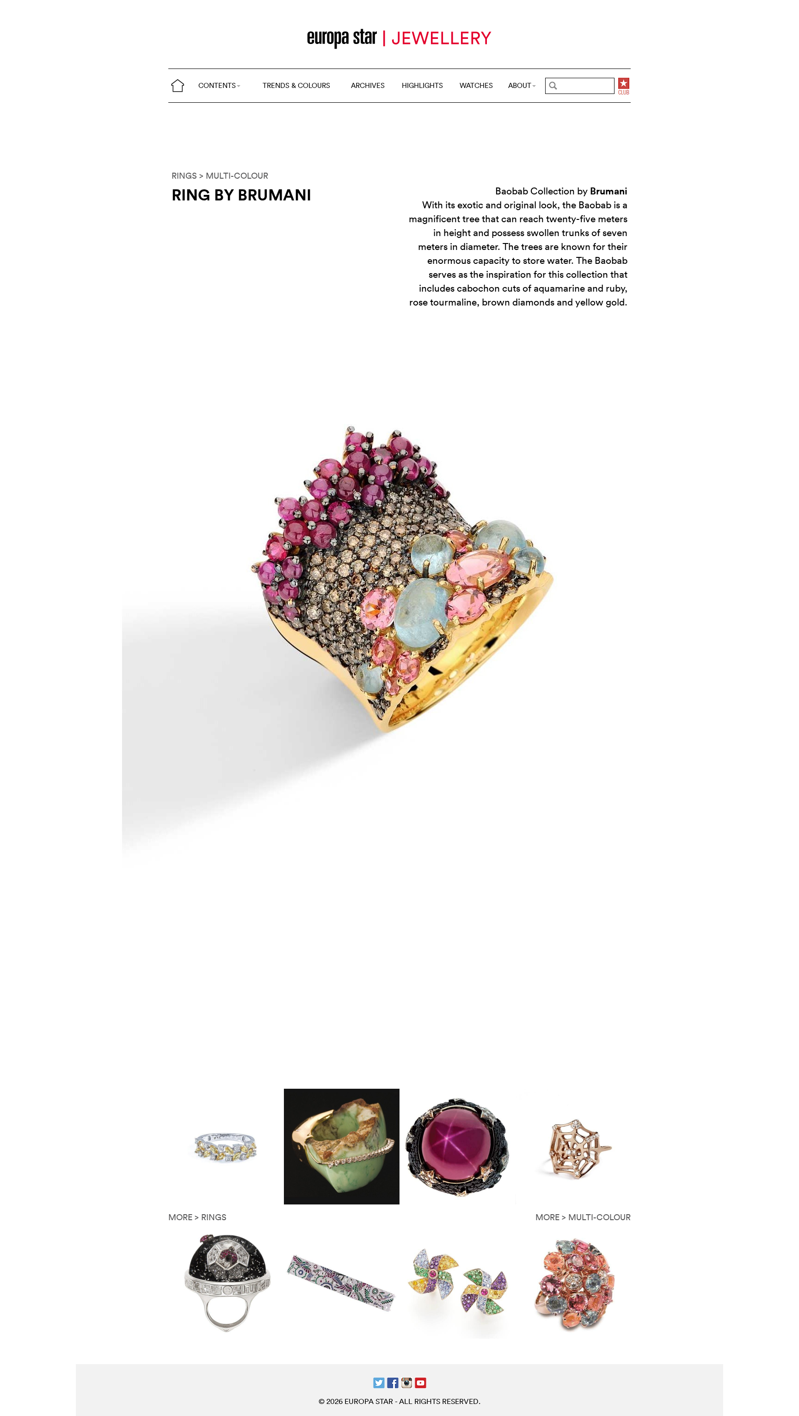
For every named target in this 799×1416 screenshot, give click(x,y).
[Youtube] (420, 1382)
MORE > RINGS (197, 1217)
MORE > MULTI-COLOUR (583, 1217)
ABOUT (519, 85)
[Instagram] (406, 1382)
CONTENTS (217, 85)
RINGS (184, 175)
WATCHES (476, 85)
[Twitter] (379, 1382)
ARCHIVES (368, 85)
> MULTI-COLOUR (233, 175)
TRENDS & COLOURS (296, 85)
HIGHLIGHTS (422, 85)
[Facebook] (393, 1382)
